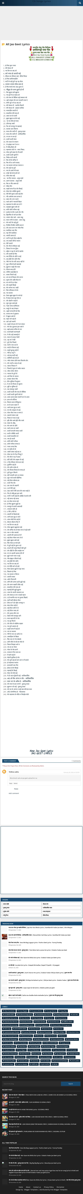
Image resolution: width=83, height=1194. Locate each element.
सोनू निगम (5, 915)
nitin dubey (46, 1061)
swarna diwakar (22, 1064)
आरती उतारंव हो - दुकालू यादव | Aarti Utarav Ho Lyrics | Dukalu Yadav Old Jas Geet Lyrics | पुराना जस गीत (40, 973)
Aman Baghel (23, 1011)
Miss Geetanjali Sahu (11, 1036)
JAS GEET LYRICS (41, 753)
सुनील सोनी (6, 911)
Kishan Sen (59, 1029)
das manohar (9, 1057)
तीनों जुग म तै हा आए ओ (13, 103)
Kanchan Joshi (35, 1029)
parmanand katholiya (60, 1061)
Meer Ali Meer (60, 1032)
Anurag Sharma (51, 1011)
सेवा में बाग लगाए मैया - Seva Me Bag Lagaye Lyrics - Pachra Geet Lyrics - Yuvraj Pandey (35, 942)
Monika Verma (51, 1036)
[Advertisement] (41, 23)
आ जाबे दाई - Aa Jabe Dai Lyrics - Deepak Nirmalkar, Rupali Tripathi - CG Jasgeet (34, 965)
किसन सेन (45, 904)
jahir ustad (58, 1057)
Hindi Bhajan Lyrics (27, 1025)
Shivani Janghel (63, 1046)
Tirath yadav (73, 1050)
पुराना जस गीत (45, 1064)
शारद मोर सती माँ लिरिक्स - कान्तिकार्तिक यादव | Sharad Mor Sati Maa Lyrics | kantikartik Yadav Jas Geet (39, 935)
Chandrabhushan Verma (44, 1014)
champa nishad (74, 1053)
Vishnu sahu (14, 772)
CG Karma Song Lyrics (25, 1014)
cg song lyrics (61, 1053)
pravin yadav (75, 1061)
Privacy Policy (49, 1187)
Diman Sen (50, 1018)
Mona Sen (39, 1036)
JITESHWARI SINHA (20, 1029)
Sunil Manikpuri (34, 1050)
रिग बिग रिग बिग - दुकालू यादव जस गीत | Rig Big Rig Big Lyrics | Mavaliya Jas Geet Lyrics (35, 1163)
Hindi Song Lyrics (43, 1025)
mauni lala (35, 1061)
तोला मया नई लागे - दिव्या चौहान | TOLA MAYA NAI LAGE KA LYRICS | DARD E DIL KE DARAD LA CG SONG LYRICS (43, 1095)
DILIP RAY (75, 1014)
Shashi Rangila (34, 1046)
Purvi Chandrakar (21, 1043)
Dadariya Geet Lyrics (11, 1018)
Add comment (14, 793)
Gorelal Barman (54, 1021)
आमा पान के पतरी (11, 116)
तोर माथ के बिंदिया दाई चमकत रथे (16, 97)
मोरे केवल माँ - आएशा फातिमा (15, 108)
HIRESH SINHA (68, 1021)
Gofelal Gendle (40, 1021)
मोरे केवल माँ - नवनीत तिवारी (15, 105)
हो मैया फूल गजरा (10, 65)
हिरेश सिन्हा (46, 915)
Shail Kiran (22, 1046)
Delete (15, 783)
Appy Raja (64, 1011)
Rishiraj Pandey (36, 1043)
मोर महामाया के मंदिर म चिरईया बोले (18, 694)
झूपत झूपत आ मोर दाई (13, 118)
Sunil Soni (47, 1050)
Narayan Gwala (26, 1039)
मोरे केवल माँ (9, 68)
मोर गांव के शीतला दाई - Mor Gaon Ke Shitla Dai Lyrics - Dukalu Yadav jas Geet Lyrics (35, 958)
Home (21, 1187)
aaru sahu (37, 1053)
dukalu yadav (33, 1057)
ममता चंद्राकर (46, 911)
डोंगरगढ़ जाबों (10, 123)
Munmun (63, 1036)
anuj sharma (48, 1053)
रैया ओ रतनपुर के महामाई (14, 126)
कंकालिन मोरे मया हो (12, 113)
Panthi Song (8, 1043)
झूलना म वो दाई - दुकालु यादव (16, 686)
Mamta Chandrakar (45, 1032)
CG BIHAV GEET (9, 1014)
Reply (10, 783)
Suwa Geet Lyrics (59, 1050)
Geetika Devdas (27, 1021)
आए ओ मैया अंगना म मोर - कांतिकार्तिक (20, 678)
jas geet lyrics (70, 1057)
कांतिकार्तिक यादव (47, 908)
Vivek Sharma (25, 1053)
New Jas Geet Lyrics (41, 751)
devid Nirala (20, 1057)
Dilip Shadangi (37, 1018)
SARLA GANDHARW (51, 1043)
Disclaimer (60, 1187)
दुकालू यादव (6, 908)
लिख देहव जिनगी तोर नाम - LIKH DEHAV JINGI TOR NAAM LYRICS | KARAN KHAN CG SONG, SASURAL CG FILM (42, 1124)
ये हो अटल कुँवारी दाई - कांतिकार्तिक (18, 675)
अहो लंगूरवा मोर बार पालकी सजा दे (17, 100)
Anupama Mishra (37, 1011)
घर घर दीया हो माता (12, 121)
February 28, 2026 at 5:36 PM (71, 772)
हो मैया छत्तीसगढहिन (11, 79)
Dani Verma (25, 1018)
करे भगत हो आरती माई (13, 73)
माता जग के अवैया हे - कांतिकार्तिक (19, 681)
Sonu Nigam (22, 1050)
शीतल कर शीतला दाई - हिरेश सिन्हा (16, 76)
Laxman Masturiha (29, 1032)
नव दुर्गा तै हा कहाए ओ (13, 95)
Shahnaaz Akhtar (10, 1046)
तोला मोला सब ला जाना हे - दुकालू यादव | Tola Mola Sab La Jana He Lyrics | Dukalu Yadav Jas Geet (38, 950)
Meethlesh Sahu (74, 1032)
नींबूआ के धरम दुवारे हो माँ (15, 89)
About (28, 1187)
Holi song (7, 1029)
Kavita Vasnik (47, 1029)
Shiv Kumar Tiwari (49, 1046)
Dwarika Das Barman (11, 1021)
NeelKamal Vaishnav (41, 1039)
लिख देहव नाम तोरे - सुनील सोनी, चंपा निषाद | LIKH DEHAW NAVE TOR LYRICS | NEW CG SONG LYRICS (38, 1117)
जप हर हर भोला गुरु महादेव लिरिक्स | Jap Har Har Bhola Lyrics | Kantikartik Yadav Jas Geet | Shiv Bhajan (40, 927)
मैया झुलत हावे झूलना (13, 92)
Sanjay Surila (65, 1043)
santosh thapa (9, 1064)
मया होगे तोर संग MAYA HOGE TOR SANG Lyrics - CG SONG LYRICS (29, 1109)
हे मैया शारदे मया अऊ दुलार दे (14, 87)
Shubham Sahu (9, 1050)
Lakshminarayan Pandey (12, 1032)
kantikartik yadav (10, 1061)
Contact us (37, 1187)
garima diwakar (46, 1057)
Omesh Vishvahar (57, 1039)
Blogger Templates (31, 1190)
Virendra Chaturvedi (11, 1053)
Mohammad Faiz (27, 1036)
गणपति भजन (35, 1064)
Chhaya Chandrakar (62, 1014)
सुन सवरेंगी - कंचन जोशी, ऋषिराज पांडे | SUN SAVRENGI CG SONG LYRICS (29, 1102)
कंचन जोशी (6, 904)
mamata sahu (23, 1061)
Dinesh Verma (62, 1018)
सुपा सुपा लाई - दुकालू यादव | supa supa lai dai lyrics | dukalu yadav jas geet (32, 988)
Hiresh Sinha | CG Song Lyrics (62, 1025)
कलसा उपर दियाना (12, 129)
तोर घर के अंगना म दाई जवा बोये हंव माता (19, 689)
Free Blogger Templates (58, 1190)
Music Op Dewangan (11, 1039)
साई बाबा (55, 1064)
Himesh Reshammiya (11, 1025)
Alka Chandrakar (10, 1011)
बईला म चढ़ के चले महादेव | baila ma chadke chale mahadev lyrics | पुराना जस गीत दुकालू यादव (36, 995)
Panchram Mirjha (72, 1039)
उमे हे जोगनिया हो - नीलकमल (16, 692)
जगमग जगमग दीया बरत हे (14, 84)
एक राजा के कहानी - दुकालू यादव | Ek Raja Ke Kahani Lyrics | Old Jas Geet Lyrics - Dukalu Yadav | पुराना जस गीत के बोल (44, 980)
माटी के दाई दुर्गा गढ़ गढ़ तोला (14, 81)
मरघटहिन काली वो (12, 110)
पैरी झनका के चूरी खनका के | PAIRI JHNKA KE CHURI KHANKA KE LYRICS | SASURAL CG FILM (37, 1131)
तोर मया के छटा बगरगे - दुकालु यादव (18, 684)
